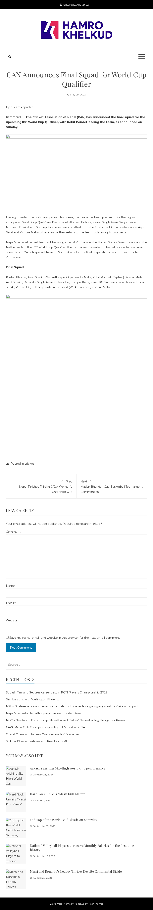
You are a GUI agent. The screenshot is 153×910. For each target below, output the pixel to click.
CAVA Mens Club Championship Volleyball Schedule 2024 (45, 727)
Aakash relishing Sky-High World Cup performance (67, 768)
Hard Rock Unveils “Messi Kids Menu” (57, 794)
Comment (14, 531)
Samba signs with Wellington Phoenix (32, 699)
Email (11, 603)
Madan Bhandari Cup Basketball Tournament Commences (111, 486)
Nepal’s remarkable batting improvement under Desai (43, 713)
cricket (29, 463)
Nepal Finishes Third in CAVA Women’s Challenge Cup (45, 486)
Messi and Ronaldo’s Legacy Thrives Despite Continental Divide (76, 871)
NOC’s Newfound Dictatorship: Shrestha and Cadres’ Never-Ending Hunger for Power (65, 720)
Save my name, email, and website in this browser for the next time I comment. (65, 637)
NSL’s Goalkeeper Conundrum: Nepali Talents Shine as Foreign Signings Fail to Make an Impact (72, 706)
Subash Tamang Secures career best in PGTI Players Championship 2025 (56, 692)
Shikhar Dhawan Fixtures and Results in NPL (37, 741)
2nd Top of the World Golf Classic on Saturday (63, 820)
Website (12, 620)
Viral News (78, 903)
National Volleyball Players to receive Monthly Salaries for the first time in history (83, 848)
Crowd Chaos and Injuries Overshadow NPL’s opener (42, 734)
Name (11, 585)
